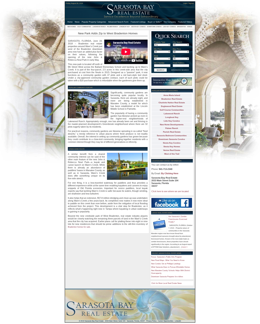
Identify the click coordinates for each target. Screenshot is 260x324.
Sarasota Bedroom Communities (172, 135)
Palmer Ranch (112, 26)
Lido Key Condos (169, 26)
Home (70, 22)
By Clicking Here (169, 173)
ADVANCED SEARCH (180, 70)
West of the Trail (171, 154)
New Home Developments (171, 124)
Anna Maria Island (171, 95)
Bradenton (181, 26)
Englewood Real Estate (171, 106)
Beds (156, 56)
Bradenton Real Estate (171, 99)
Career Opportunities (165, 321)
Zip (174, 56)
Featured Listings (138, 22)
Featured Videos (185, 22)
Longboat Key (124, 26)
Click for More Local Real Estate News (166, 283)
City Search (177, 42)
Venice (189, 26)
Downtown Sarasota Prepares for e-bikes (167, 277)
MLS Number (159, 63)
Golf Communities (84, 26)
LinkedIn (178, 321)
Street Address (178, 63)
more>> (185, 247)
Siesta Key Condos (138, 26)
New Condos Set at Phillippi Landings (166, 264)
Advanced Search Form (118, 22)
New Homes (71, 26)
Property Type (159, 42)
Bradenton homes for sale (79, 227)
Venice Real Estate (171, 150)
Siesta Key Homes (171, 146)
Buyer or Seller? (155, 22)
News (77, 22)
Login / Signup (188, 3)
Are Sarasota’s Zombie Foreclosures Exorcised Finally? (177, 219)
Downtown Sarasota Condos (172, 139)
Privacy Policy (151, 321)
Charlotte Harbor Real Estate (172, 102)
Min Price (158, 49)
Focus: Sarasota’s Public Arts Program (166, 257)
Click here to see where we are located (170, 191)
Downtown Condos (154, 26)
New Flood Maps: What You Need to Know (167, 260)
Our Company (170, 22)
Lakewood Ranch (99, 26)
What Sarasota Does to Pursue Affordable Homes (170, 267)
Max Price (177, 49)
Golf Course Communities (172, 110)
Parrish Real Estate (172, 132)
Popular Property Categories (94, 22)
